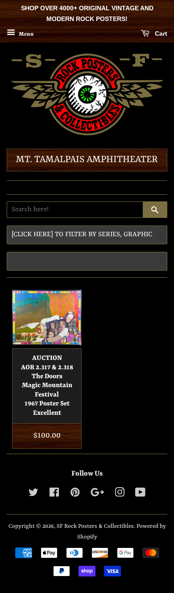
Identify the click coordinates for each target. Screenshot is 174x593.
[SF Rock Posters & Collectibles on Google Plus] (97, 494)
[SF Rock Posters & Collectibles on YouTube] (140, 494)
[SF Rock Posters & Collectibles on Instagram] (119, 494)
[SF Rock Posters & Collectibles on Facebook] (54, 494)
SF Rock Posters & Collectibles (95, 526)
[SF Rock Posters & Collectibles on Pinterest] (75, 494)
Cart (160, 33)
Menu (25, 34)
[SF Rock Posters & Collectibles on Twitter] (33, 494)
